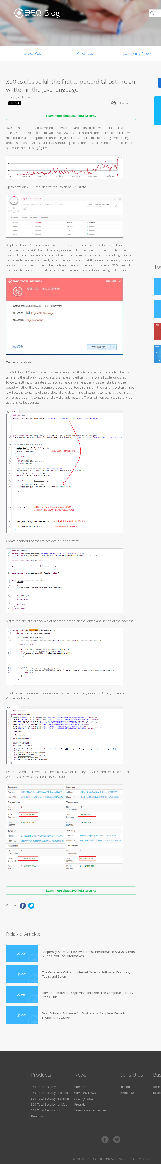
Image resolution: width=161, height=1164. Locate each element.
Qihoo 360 (126, 1093)
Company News (85, 1093)
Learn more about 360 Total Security (71, 116)
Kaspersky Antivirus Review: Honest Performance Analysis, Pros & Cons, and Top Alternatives (88, 954)
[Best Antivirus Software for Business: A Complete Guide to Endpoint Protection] (22, 1015)
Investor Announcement (90, 1110)
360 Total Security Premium (50, 1099)
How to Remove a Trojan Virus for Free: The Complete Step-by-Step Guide (88, 995)
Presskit (79, 1104)
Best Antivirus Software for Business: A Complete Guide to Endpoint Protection (84, 1015)
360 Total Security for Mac (49, 1104)
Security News (83, 1099)
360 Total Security (43, 1087)
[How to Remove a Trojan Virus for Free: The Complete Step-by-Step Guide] (22, 994)
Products (84, 53)
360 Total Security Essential (49, 1093)
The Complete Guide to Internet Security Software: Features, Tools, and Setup (86, 974)
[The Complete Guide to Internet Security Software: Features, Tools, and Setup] (22, 974)
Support (124, 1087)
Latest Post (32, 53)
